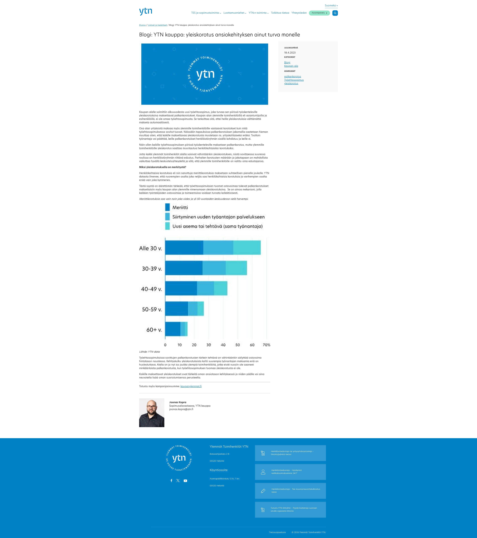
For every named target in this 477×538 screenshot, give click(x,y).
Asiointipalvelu (318, 13)
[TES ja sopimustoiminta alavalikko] (220, 13)
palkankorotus (292, 76)
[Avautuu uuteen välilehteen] (171, 481)
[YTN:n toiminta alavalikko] (268, 13)
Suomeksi (330, 5)
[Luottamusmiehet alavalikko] (245, 13)
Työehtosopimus (294, 80)
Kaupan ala (291, 66)
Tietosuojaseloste (277, 533)
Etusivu (142, 25)
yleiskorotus (291, 83)
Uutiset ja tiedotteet (157, 25)
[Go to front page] (179, 470)
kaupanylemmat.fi (191, 386)
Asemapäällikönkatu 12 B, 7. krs (224, 479)
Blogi (287, 62)
